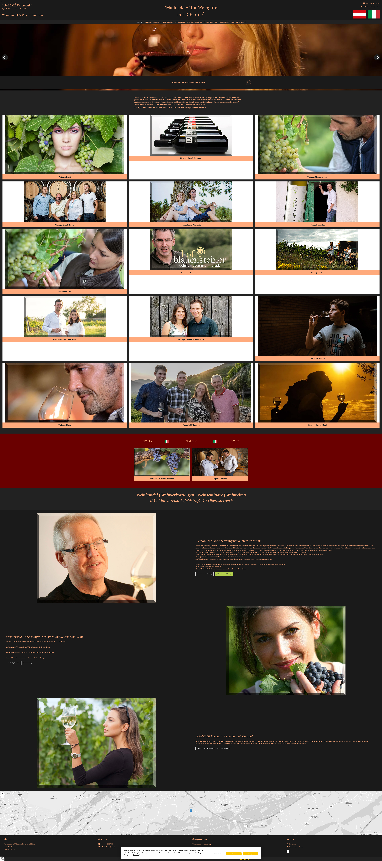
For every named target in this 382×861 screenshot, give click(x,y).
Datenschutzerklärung (296, 847)
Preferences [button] (136, 855)
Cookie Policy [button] (177, 853)
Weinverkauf (167, 22)
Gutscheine (180, 22)
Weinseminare (211, 22)
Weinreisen (224, 22)
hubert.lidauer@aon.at (240, 569)
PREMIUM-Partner (152, 22)
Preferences (217, 854)
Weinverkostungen (195, 22)
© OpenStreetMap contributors (373, 834)
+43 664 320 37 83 (373, 3)
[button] (248, 82)
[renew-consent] (2, 859)
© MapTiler (362, 834)
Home (139, 22)
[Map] (191, 813)
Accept (250, 854)
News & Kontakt (237, 22)
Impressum (292, 844)
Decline (234, 854)
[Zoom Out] (2, 796)
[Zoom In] (2, 793)
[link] (140, 22)
